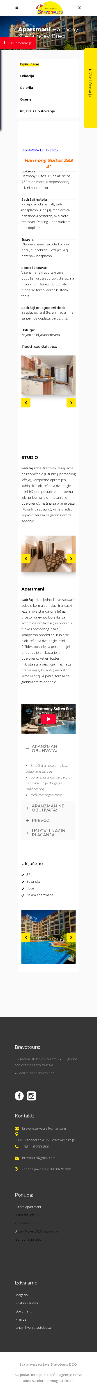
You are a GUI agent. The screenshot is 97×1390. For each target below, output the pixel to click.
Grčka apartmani (29, 1206)
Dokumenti (24, 1311)
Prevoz (21, 1319)
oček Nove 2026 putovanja (37, 1231)
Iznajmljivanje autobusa (33, 1327)
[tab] (48, 65)
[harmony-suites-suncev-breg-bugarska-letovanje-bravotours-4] (48, 375)
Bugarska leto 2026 (29, 1215)
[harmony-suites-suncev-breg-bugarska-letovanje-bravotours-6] (48, 554)
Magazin (22, 1295)
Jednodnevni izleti (28, 1239)
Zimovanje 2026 (27, 1223)
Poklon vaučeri (27, 1303)
